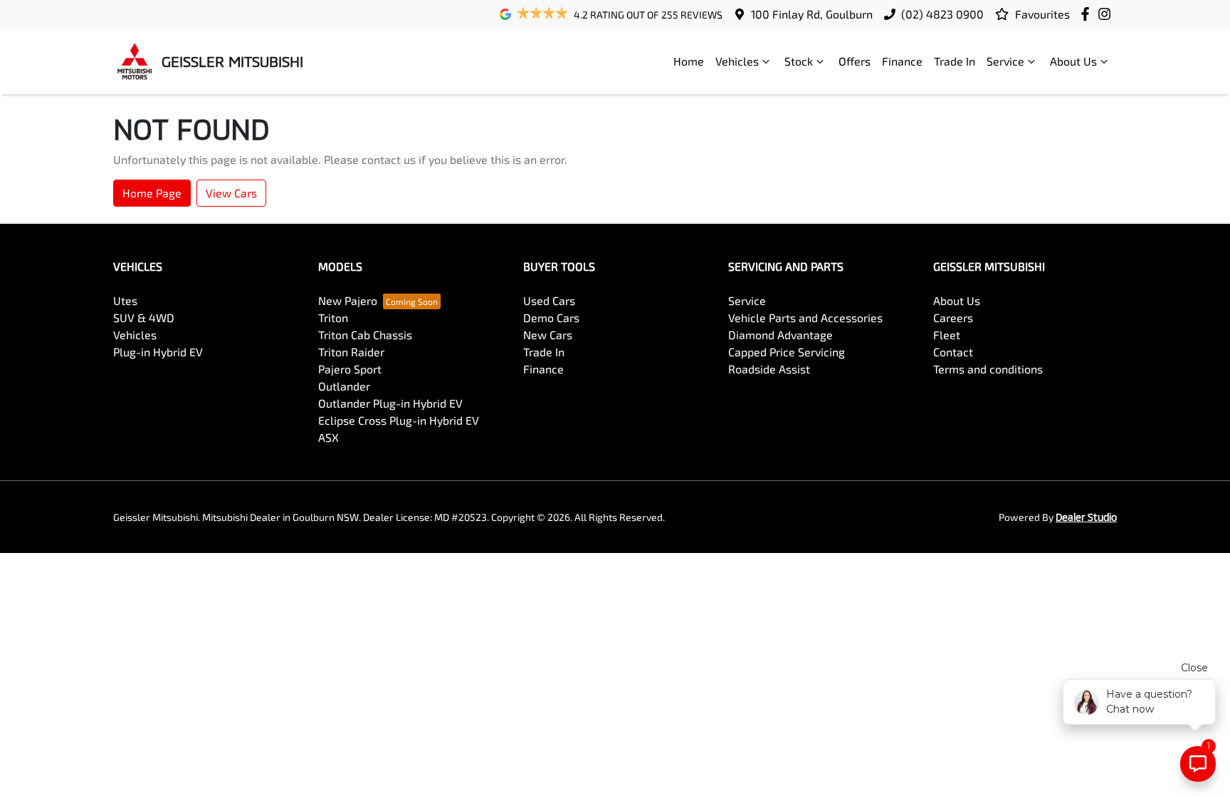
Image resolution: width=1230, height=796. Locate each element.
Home (688, 61)
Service (1005, 61)
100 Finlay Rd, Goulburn (812, 14)
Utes (125, 300)
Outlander (344, 386)
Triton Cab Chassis (365, 334)
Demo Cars (551, 317)
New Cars (547, 334)
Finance (902, 61)
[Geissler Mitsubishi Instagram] (1107, 14)
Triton (333, 317)
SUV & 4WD (143, 317)
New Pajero (347, 300)
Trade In (954, 61)
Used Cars (549, 300)
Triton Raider (351, 351)
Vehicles (737, 61)
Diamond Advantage (780, 334)
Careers (953, 317)
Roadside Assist (769, 369)
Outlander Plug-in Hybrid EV (390, 403)
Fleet (946, 334)
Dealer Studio (1086, 517)
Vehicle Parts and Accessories (805, 317)
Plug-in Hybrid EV (158, 351)
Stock (798, 61)
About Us (1073, 61)
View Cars (231, 193)
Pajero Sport (350, 369)
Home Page (152, 193)
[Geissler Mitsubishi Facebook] (1088, 14)
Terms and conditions (988, 369)
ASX (328, 437)
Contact (953, 351)
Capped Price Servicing (786, 351)
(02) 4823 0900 (942, 14)
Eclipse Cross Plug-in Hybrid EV (398, 420)
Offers (855, 61)
